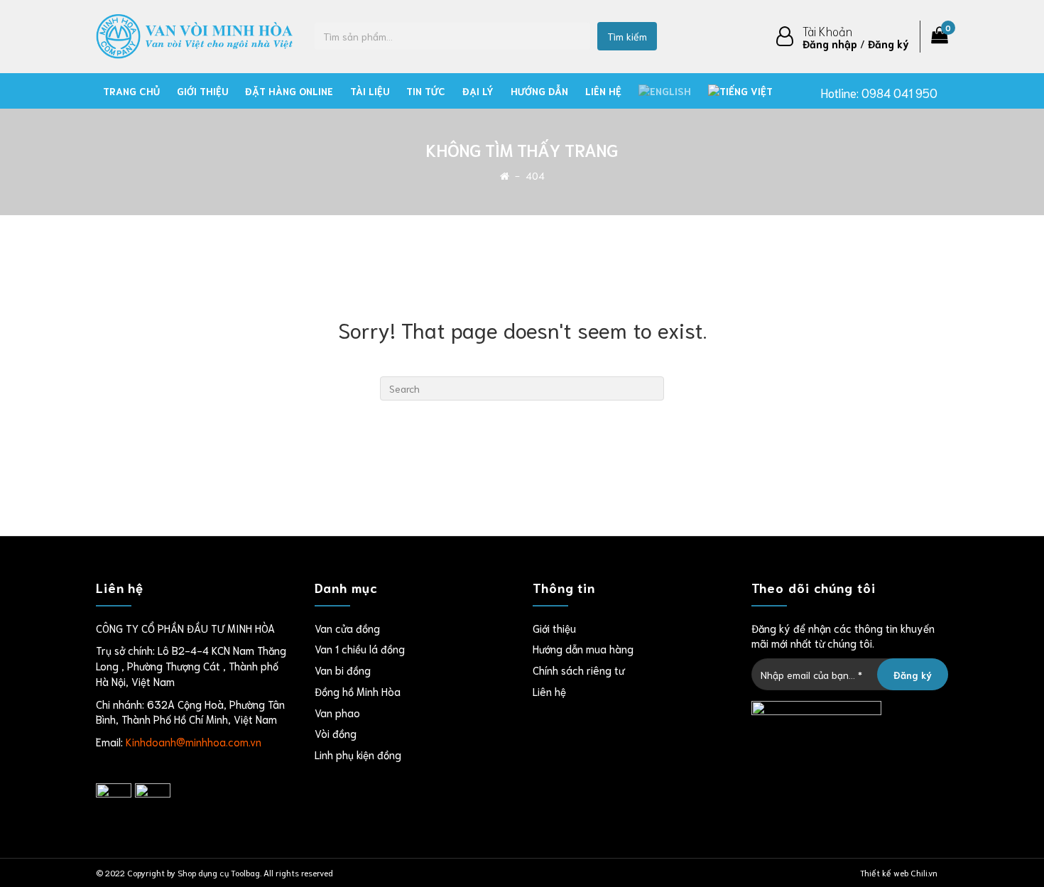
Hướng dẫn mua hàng (583, 648)
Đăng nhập (830, 43)
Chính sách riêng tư (578, 670)
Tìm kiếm (627, 36)
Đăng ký (888, 43)
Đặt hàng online (289, 91)
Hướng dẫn (539, 91)
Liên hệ (603, 91)
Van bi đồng (343, 670)
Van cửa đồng (347, 628)
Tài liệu (369, 91)
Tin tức (425, 91)
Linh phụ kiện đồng (358, 754)
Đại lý (478, 91)
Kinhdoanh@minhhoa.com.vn (193, 741)
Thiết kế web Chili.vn (898, 872)
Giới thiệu (202, 91)
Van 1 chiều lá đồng (360, 648)
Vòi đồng (336, 733)
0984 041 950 (899, 92)
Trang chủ (131, 91)
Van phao (337, 712)
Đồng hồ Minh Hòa (358, 691)
